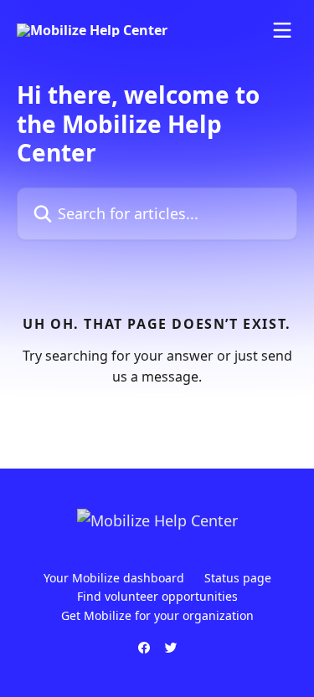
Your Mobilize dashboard (114, 578)
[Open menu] (282, 30)
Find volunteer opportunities (157, 596)
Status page (237, 578)
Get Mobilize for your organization (157, 615)
